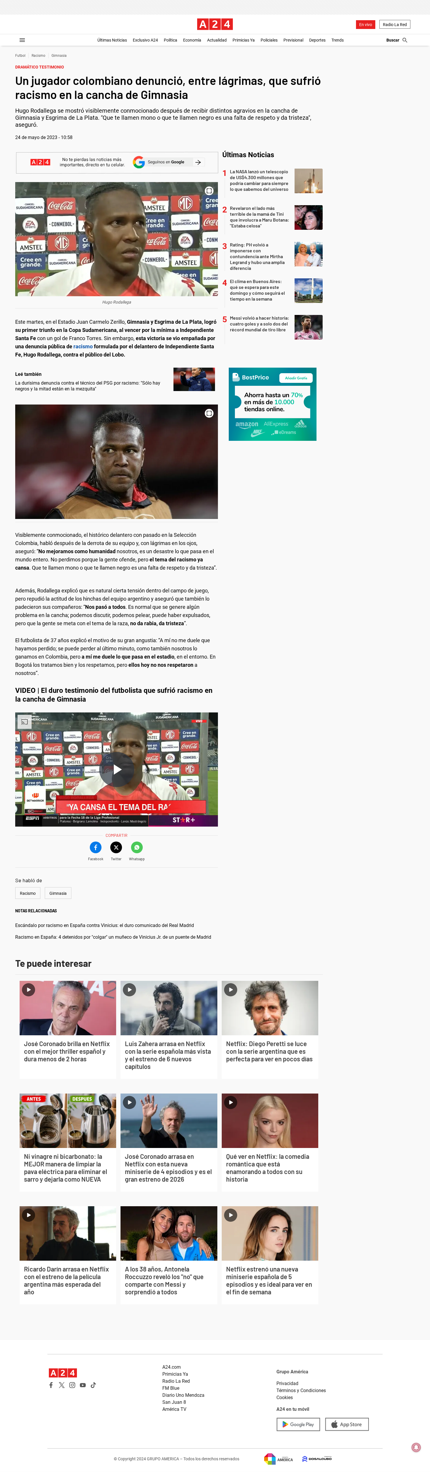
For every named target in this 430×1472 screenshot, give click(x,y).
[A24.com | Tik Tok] (93, 1385)
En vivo (365, 24)
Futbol (20, 56)
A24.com (171, 1367)
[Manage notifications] (416, 1447)
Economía (192, 40)
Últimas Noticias (112, 40)
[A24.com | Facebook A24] (51, 1385)
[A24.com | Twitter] (62, 1385)
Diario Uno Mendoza (183, 1395)
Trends (337, 40)
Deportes (317, 40)
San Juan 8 (174, 1402)
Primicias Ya (244, 40)
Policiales (269, 40)
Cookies (284, 1397)
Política (170, 40)
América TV (174, 1409)
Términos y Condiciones (301, 1390)
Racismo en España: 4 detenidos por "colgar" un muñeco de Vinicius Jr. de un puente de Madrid (113, 937)
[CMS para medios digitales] (312, 1459)
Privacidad (287, 1383)
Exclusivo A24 (145, 40)
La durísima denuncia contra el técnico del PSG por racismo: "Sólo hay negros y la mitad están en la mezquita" (87, 386)
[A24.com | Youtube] (83, 1385)
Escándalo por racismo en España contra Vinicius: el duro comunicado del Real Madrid (104, 925)
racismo (83, 346)
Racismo (38, 56)
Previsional (293, 40)
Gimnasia (59, 56)
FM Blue (170, 1388)
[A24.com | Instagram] (72, 1385)
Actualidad (217, 40)
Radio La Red (395, 24)
